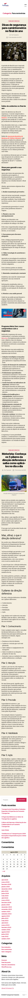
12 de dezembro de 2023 (15, 37)
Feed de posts (6, 962)
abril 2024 (4, 898)
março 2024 (5, 900)
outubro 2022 (5, 929)
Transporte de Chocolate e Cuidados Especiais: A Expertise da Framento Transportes (13, 811)
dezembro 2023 (6, 907)
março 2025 (5, 882)
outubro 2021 (5, 939)
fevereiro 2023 (6, 927)
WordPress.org (6, 967)
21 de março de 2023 (20, 470)
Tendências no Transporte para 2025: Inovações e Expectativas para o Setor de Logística (13, 835)
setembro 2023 (6, 914)
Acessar (4, 960)
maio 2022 (4, 936)
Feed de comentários (8, 964)
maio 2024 (4, 896)
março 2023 (5, 925)
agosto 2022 (5, 932)
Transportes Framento (12, 995)
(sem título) (5, 830)
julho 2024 (4, 891)
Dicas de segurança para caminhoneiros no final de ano (14, 28)
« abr (3, 871)
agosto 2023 (5, 916)
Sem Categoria (6, 951)
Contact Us (10, 988)
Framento (16, 35)
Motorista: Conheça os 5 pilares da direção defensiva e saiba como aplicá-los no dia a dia (14, 460)
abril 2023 (4, 923)
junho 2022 (5, 934)
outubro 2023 (5, 911)
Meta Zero (4, 338)
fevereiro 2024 (6, 902)
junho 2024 (5, 893)
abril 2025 (4, 880)
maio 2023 (4, 920)
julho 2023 (4, 918)
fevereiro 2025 (6, 884)
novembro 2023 (6, 909)
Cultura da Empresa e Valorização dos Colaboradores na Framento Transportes (13, 824)
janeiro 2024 (5, 905)
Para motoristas (14, 21)
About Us (4, 988)
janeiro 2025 (5, 886)
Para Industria (6, 947)
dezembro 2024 (6, 889)
